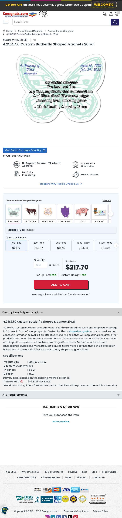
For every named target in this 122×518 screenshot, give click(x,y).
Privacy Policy (100, 511)
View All (107, 200)
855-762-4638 (21, 155)
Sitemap (81, 477)
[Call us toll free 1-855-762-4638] (104, 14)
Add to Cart (61, 285)
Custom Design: (71, 275)
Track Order (109, 472)
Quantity (39, 260)
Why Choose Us (30, 472)
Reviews (72, 472)
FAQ (84, 472)
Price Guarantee (50, 477)
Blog (94, 472)
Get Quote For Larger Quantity (23, 150)
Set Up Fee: (43, 275)
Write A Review (60, 421)
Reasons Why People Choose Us (59, 183)
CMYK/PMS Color (26, 477)
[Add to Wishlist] (35, 40)
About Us (11, 472)
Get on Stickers (5, 512)
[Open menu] (5, 22)
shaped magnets (79, 331)
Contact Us (98, 477)
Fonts (68, 477)
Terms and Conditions (76, 511)
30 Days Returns (53, 472)
